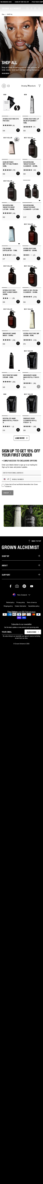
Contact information (20, 606)
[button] (27, 8)
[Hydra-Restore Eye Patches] (11, 104)
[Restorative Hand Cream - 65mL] (11, 360)
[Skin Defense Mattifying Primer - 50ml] (11, 147)
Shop (3, 14)
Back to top (36, 541)
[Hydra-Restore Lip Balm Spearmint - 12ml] (31, 104)
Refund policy (10, 602)
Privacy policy (20, 602)
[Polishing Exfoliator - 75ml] (11, 233)
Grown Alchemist (20, 644)
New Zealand (22, 595)
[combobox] (7, 479)
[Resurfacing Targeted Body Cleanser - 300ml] (31, 147)
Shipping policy (8, 606)
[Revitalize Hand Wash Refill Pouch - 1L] (11, 403)
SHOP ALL (9, 14)
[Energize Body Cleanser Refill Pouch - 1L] (31, 403)
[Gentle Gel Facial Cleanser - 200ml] (31, 275)
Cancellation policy (33, 606)
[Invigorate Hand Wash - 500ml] (11, 318)
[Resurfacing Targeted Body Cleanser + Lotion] (31, 190)
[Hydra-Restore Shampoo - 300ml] (31, 233)
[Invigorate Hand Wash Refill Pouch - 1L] (31, 360)
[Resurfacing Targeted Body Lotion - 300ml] (11, 190)
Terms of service (32, 602)
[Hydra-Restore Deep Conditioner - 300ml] (11, 275)
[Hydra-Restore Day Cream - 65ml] (31, 318)
